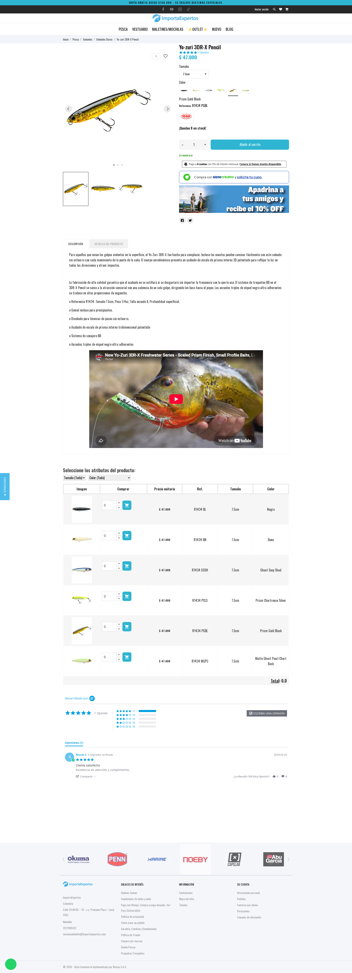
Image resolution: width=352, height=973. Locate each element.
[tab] (74, 743)
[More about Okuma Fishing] (78, 859)
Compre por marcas (131, 941)
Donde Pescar (128, 947)
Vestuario (140, 29)
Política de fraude (130, 935)
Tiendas (183, 905)
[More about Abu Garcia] (273, 859)
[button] (267, 713)
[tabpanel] (118, 108)
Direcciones (243, 911)
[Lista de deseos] (280, 9)
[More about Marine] (156, 859)
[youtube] (172, 9)
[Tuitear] (190, 220)
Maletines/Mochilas (167, 29)
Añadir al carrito (250, 144)
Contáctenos (185, 892)
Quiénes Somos (129, 892)
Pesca (123, 29)
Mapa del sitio (186, 899)
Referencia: (185, 105)
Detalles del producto (109, 244)
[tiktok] (188, 9)
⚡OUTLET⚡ (198, 29)
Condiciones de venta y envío (136, 899)
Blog (229, 29)
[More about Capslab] (234, 859)
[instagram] (180, 9)
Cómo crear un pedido (132, 922)
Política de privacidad (132, 916)
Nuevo (216, 29)
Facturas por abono (247, 905)
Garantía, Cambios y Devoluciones (139, 929)
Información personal (248, 892)
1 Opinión (203, 52)
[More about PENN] (117, 859)
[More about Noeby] (195, 859)
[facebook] (163, 9)
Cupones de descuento (249, 917)
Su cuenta (243, 884)
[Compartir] (182, 220)
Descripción (75, 244)
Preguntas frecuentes (132, 953)
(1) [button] (134, 710)
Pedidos (241, 899)
